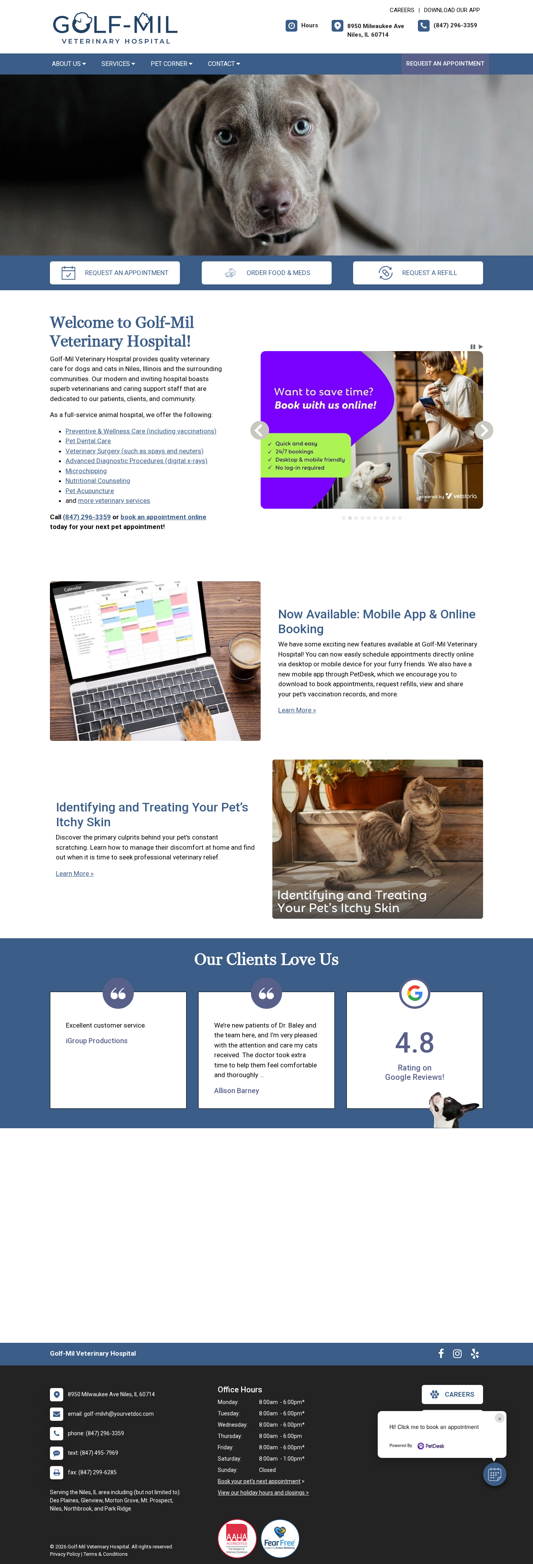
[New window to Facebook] (441, 1355)
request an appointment (127, 273)
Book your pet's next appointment (259, 1481)
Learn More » (297, 710)
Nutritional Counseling (98, 481)
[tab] (344, 518)
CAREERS (402, 10)
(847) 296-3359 (87, 517)
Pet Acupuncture (90, 491)
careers (459, 1394)
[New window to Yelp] (475, 1355)
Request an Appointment (445, 63)
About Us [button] (67, 63)
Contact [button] (222, 63)
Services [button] (116, 63)
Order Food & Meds (278, 273)
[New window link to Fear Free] (282, 1538)
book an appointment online (163, 517)
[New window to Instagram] (457, 1355)
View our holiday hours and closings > (263, 1492)
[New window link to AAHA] (239, 1538)
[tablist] (372, 518)
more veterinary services (114, 500)
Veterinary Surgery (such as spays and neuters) (135, 451)
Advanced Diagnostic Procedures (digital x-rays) (137, 461)
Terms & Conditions (106, 1554)
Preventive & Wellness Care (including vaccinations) (141, 431)
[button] (494, 1474)
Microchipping (86, 471)
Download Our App (452, 10)
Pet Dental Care (88, 441)
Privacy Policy (65, 1554)
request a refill (429, 273)
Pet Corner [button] (170, 63)
